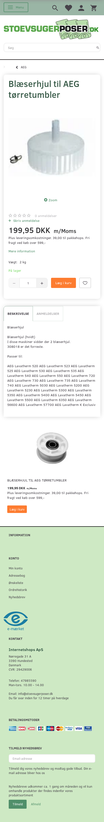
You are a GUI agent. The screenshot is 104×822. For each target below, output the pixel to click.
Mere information (21, 251)
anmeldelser (46, 215)
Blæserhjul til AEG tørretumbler (37, 480)
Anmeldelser (48, 313)
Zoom (53, 200)
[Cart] (93, 7)
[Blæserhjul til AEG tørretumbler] (52, 147)
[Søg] (98, 47)
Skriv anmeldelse (25, 220)
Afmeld (36, 804)
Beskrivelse (18, 313)
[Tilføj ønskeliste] (85, 283)
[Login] (81, 7)
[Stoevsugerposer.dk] (51, 28)
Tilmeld (18, 804)
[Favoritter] (68, 7)
